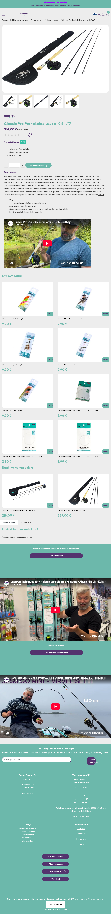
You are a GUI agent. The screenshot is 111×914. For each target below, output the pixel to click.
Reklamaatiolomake (27, 828)
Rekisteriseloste (28, 841)
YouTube (81, 828)
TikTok (81, 844)
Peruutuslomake (28, 831)
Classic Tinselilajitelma (12, 411)
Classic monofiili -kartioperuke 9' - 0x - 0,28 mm (78, 411)
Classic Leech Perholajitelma (14, 319)
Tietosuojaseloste (96, 899)
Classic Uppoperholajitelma (70, 365)
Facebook (81, 834)
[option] (55, 59)
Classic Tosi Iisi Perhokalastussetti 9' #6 (19, 510)
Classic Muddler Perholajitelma (71, 319)
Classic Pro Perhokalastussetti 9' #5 (73, 510)
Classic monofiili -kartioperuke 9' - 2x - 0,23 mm (78, 457)
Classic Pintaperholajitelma (14, 365)
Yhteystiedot (27, 838)
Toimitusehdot (28, 835)
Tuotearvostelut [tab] (9, 522)
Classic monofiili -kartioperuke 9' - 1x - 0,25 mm (22, 457)
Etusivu (5, 20)
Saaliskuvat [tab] (26, 522)
